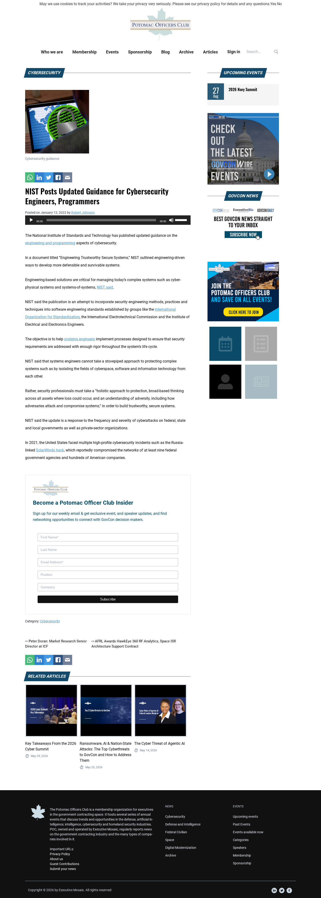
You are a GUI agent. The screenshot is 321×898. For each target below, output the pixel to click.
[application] (108, 220)
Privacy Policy (60, 854)
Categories (241, 840)
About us (56, 859)
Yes (273, 4)
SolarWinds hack (50, 450)
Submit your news (63, 869)
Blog (165, 51)
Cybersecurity (50, 621)
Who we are (52, 51)
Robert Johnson (83, 212)
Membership (84, 51)
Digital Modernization (180, 848)
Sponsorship (140, 51)
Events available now (248, 832)
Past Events (241, 824)
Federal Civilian (176, 832)
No (279, 4)
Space (169, 840)
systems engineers (79, 339)
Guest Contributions (64, 864)
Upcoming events (245, 816)
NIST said (105, 287)
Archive (186, 51)
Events (112, 51)
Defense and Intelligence (182, 824)
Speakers (239, 848)
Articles (210, 51)
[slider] (181, 219)
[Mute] (171, 220)
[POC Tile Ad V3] (243, 291)
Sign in (233, 51)
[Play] (31, 220)
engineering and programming (50, 243)
